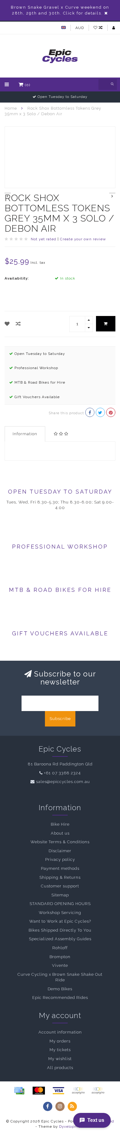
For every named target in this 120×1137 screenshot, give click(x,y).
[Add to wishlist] (7, 324)
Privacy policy (60, 859)
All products (60, 1067)
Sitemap (60, 895)
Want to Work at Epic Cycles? (60, 921)
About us (60, 833)
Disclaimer (60, 851)
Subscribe (60, 718)
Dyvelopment (72, 1126)
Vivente (60, 965)
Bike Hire (60, 824)
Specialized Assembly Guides (60, 939)
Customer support (60, 886)
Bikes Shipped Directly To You (60, 930)
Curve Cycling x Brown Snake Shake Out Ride (60, 977)
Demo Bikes (60, 989)
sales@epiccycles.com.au (63, 781)
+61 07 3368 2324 (62, 773)
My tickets (60, 1049)
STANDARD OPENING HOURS (60, 903)
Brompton (60, 956)
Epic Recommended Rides (60, 997)
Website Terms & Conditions (60, 842)
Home (11, 108)
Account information (60, 1032)
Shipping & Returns (60, 877)
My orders (60, 1041)
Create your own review (83, 239)
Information (25, 434)
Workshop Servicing (60, 912)
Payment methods (60, 868)
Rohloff (60, 947)
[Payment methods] (19, 1090)
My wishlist (60, 1058)
